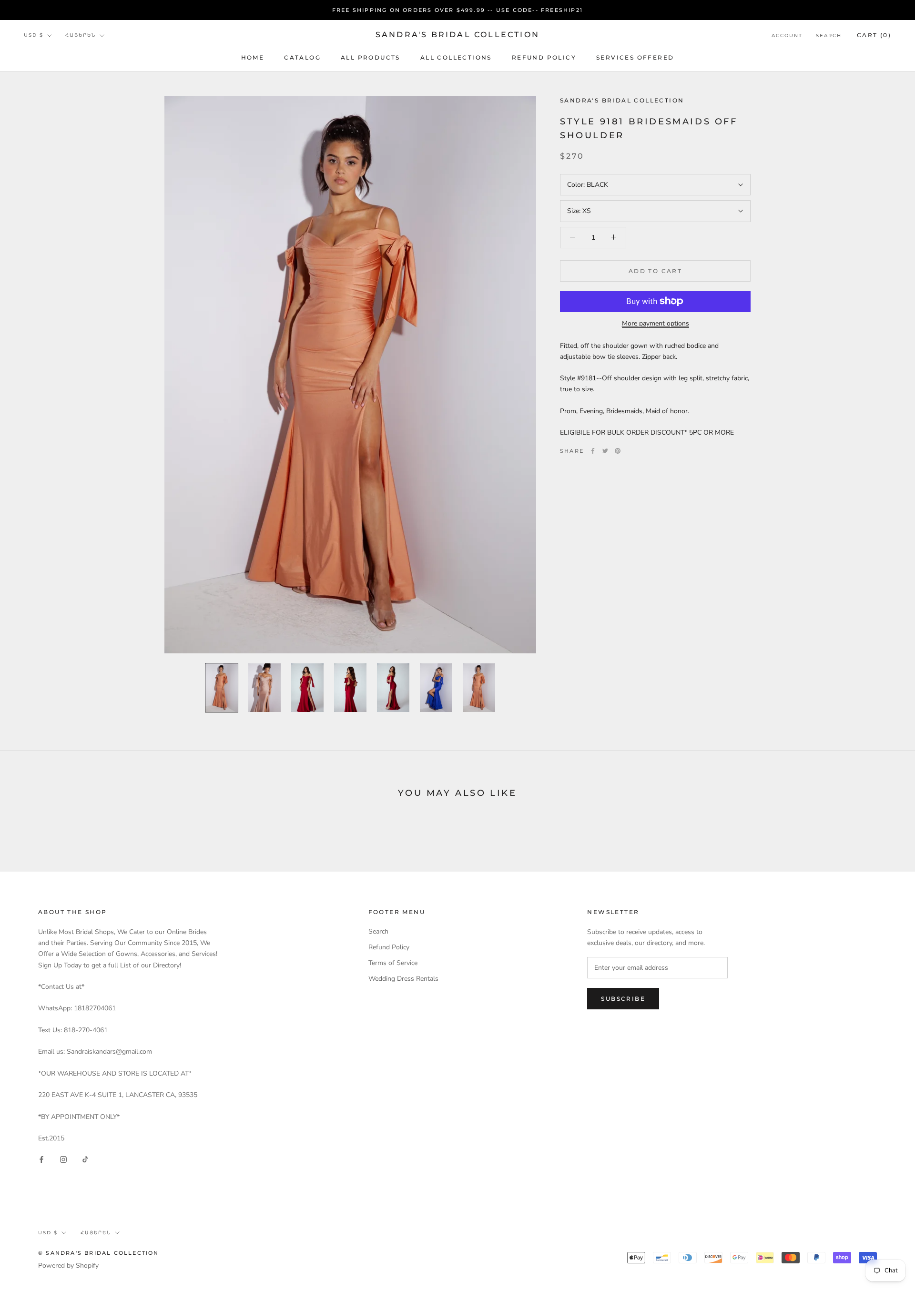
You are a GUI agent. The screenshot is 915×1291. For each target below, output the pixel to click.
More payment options (655, 322)
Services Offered (635, 57)
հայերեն (80, 35)
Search (829, 35)
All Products (370, 57)
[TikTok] (85, 1158)
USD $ (33, 35)
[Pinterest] (617, 451)
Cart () (874, 35)
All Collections (456, 57)
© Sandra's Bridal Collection (98, 1253)
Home (252, 57)
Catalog (302, 57)
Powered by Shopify (68, 1265)
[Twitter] (605, 451)
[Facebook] (593, 451)
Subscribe (623, 998)
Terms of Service (392, 962)
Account (787, 35)
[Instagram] (63, 1158)
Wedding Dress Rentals (403, 978)
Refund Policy (544, 57)
